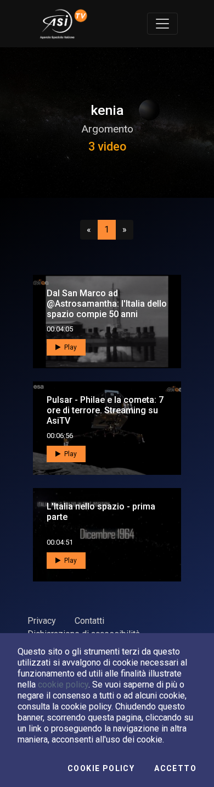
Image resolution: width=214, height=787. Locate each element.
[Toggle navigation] (162, 24)
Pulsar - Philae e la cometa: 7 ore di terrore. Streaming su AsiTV (105, 410)
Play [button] (70, 347)
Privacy (41, 621)
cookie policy (63, 684)
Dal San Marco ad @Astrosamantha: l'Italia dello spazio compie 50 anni (107, 303)
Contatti (89, 621)
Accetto (175, 768)
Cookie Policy (100, 768)
